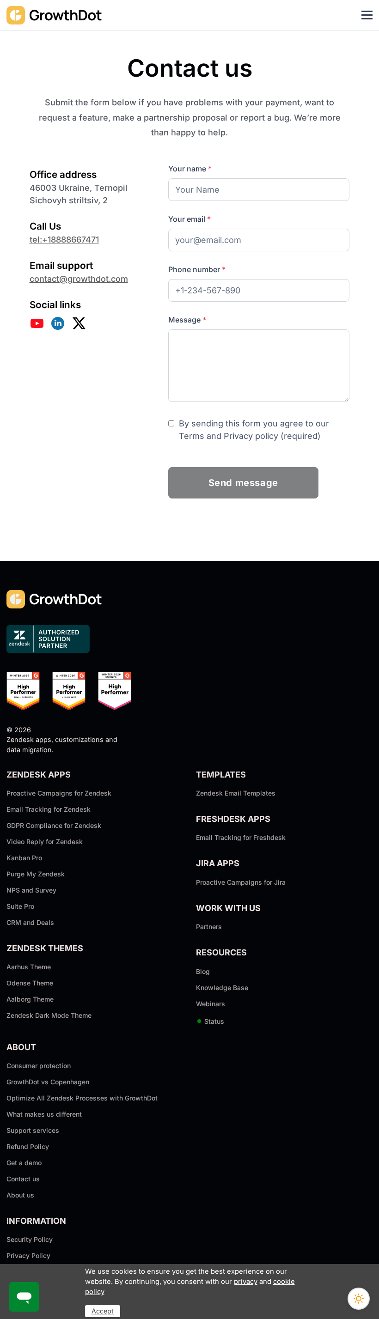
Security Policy (29, 1239)
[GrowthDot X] (79, 323)
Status (210, 1021)
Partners (209, 926)
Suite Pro (20, 906)
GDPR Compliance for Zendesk (53, 825)
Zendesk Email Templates (235, 793)
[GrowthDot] (54, 15)
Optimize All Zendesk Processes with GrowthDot (82, 1098)
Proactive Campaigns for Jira (241, 882)
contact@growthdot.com (79, 279)
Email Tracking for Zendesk (48, 809)
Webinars (210, 1004)
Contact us (23, 1179)
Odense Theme (29, 983)
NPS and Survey (31, 890)
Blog (203, 971)
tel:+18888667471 (64, 239)
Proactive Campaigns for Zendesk (58, 793)
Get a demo (24, 1163)
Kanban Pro (24, 858)
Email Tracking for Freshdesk (241, 837)
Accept (103, 1311)
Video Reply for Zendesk (44, 841)
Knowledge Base (222, 987)
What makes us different (44, 1114)
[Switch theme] (359, 1299)
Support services (32, 1130)
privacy (245, 1281)
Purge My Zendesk (35, 874)
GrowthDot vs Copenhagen (47, 1082)
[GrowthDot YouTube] (37, 323)
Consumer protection (38, 1066)
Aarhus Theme (28, 967)
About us (20, 1195)
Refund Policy (27, 1146)
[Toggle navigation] (367, 15)
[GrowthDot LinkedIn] (57, 323)
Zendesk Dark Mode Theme (49, 1015)
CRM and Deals (30, 922)
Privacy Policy (28, 1255)
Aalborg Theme (30, 999)
